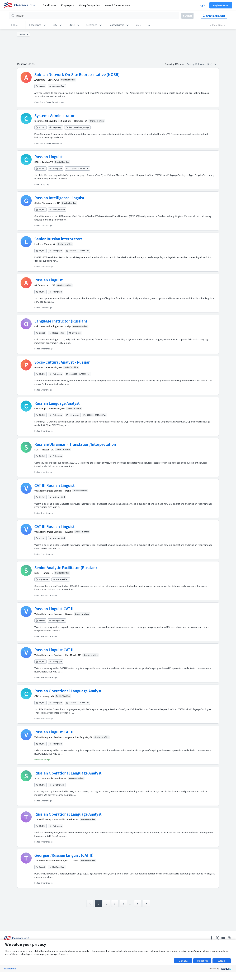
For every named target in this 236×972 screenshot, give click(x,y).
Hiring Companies (89, 5)
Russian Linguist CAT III (54, 649)
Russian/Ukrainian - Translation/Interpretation (75, 444)
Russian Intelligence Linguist (59, 197)
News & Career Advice (117, 5)
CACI (36, 161)
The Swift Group (42, 819)
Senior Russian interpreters (58, 239)
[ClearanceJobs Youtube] (223, 938)
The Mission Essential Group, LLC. (52, 860)
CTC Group (40, 408)
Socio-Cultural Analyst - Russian (62, 362)
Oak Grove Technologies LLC (49, 326)
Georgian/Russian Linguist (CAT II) (63, 855)
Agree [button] (221, 961)
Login (202, 5)
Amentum (39, 79)
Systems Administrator (54, 115)
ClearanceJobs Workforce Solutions (52, 120)
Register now (220, 5)
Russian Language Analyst (57, 403)
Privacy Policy (10, 968)
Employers (67, 5)
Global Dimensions (44, 203)
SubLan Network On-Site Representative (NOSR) (77, 74)
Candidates (49, 5)
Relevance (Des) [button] (204, 64)
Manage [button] (183, 961)
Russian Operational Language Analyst (68, 691)
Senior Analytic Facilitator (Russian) (65, 567)
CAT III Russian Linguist (54, 485)
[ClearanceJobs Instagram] (229, 938)
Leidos (37, 244)
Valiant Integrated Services (48, 490)
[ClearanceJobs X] (217, 938)
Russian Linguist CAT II (53, 608)
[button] (37, 25)
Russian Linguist (48, 156)
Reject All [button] (202, 961)
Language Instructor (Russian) (60, 321)
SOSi (36, 449)
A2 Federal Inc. (42, 285)
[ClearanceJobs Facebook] (211, 938)
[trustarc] (225, 968)
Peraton (38, 367)
